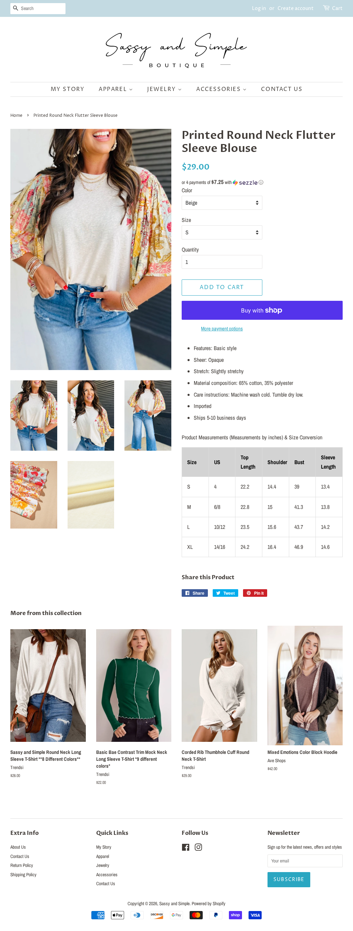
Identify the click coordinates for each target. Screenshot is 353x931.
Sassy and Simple (174, 903)
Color (187, 190)
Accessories (219, 89)
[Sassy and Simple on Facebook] (186, 849)
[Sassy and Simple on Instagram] (198, 849)
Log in (259, 8)
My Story (68, 89)
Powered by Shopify (208, 903)
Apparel (114, 89)
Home (16, 116)
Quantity (190, 249)
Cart (337, 8)
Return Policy (21, 865)
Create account (296, 8)
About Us (18, 847)
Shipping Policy (23, 874)
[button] (262, 182)
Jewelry (162, 89)
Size (186, 220)
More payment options (222, 328)
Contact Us (281, 89)
